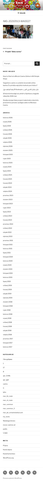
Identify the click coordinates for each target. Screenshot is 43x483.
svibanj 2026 (7, 130)
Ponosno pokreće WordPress (12, 478)
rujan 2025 (7, 158)
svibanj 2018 (7, 322)
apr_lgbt (6, 380)
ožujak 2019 (7, 294)
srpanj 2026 (7, 122)
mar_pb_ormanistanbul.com (13, 413)
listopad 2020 (8, 257)
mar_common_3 (9, 408)
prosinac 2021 (8, 240)
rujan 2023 (7, 208)
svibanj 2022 (7, 228)
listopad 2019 (8, 273)
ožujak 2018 (7, 330)
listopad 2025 (8, 154)
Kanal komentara (9, 454)
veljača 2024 (7, 191)
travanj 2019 (7, 289)
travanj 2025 (7, 179)
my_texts (6, 417)
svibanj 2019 (7, 285)
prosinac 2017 (8, 339)
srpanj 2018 (7, 318)
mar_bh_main (8, 396)
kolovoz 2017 (7, 347)
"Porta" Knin (13, 3)
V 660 (5, 433)
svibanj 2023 (7, 216)
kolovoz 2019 (7, 277)
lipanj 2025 (7, 171)
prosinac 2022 (8, 224)
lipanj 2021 (7, 253)
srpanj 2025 (7, 167)
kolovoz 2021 (7, 249)
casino (5, 384)
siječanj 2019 (7, 298)
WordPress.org (8, 458)
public (5, 429)
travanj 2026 (7, 134)
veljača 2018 (7, 335)
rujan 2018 (6, 310)
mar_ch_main (8, 400)
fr (3, 388)
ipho (4, 392)
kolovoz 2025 (7, 163)
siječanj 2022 (7, 236)
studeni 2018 (7, 302)
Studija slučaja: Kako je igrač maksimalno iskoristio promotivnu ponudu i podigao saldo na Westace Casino (21, 102)
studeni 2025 (7, 150)
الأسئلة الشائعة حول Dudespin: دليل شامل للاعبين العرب (21, 89)
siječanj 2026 (7, 146)
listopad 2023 (8, 204)
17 (4, 367)
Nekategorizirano (9, 421)
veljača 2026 (7, 142)
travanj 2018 (7, 326)
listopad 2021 (7, 245)
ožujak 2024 (7, 187)
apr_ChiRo (6, 376)
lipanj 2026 (7, 126)
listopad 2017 (7, 343)
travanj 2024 (7, 183)
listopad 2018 (8, 306)
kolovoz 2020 (7, 261)
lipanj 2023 (7, 212)
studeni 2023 (7, 199)
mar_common (8, 404)
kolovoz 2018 (7, 314)
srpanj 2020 (7, 265)
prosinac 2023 (8, 195)
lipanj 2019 (7, 281)
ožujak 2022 (7, 232)
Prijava (5, 445)
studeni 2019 (7, 269)
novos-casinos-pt (9, 425)
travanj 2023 (7, 220)
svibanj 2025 (7, 175)
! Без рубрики (7, 359)
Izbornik (22, 13)
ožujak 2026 (7, 138)
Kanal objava (7, 450)
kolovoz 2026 (7, 118)
